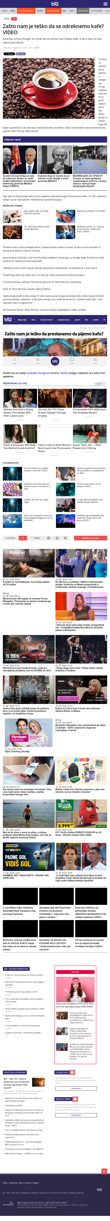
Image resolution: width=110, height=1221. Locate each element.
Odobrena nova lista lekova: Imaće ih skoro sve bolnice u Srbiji (37, 486)
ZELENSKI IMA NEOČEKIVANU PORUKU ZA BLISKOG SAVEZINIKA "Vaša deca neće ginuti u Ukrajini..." (55, 912)
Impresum (43, 1193)
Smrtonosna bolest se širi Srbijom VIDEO (89, 485)
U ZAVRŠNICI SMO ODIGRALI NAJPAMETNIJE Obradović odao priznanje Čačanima (19, 911)
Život (72, 10)
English (36, 1183)
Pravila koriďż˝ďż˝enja (58, 1193)
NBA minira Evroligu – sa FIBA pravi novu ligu (24, 1153)
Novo (4, 10)
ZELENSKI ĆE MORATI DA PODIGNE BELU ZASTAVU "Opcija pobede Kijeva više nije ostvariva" (54, 944)
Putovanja (96, 10)
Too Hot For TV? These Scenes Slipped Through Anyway (52, 412)
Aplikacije (13, 1183)
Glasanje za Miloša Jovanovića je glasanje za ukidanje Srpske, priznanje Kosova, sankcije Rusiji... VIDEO (24, 1123)
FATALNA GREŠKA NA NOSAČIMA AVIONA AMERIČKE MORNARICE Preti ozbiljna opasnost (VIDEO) (90, 912)
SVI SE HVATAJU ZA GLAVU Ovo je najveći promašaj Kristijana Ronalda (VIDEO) (89, 943)
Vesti (7, 19)
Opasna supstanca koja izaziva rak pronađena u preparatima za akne (91, 470)
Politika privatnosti (76, 1193)
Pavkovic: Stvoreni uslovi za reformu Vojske (24, 975)
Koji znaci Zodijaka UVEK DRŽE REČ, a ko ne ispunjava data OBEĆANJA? (75, 1005)
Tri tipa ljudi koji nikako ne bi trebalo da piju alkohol (90, 500)
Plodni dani (62, 1072)
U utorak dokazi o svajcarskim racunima (22, 1025)
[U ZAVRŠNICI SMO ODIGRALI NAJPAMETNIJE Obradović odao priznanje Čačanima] (20, 904)
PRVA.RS (75, 972)
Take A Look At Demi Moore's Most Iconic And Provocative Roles (54, 448)
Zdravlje (83, 10)
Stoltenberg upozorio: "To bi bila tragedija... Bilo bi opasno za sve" (24, 1143)
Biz (64, 10)
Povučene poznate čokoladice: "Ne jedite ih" (24, 1149)
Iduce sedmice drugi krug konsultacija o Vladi (24, 1008)
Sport (40, 10)
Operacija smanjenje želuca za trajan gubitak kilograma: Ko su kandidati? (38, 518)
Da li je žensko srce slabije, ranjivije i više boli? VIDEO (36, 469)
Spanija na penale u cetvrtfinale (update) (23, 1032)
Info (13, 10)
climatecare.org (50, 1207)
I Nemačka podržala (13, 1105)
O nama (28, 1183)
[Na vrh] (104, 1171)
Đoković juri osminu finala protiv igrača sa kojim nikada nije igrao (23, 1099)
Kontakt (34, 1193)
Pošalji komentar (90, 538)
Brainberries (20, 420)
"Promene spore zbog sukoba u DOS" (21, 991)
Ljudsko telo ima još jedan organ (36, 500)
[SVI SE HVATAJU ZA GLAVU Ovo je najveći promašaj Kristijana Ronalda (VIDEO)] (91, 936)
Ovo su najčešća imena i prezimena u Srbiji (23, 1130)
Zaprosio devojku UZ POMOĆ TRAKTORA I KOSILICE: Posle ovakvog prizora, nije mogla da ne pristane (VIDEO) (80, 1033)
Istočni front (26, 10)
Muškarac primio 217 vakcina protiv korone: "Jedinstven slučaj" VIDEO (90, 229)
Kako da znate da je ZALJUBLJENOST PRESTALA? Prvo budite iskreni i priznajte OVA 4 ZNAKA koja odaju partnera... (81, 1018)
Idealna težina (63, 1099)
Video (5, 1183)
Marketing (25, 1193)
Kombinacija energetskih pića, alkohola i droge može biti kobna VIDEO (91, 518)
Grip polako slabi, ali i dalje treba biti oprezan (36, 212)
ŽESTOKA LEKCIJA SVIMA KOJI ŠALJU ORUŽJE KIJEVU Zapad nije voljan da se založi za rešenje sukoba (19, 944)
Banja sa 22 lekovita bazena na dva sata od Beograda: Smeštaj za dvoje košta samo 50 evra (24, 1113)
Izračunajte (76, 1089)
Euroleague (53, 10)
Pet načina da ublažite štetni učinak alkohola (37, 227)
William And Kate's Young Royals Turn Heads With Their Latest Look (18, 412)
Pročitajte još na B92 (14, 1072)
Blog (21, 1183)
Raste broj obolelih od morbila (91, 211)
